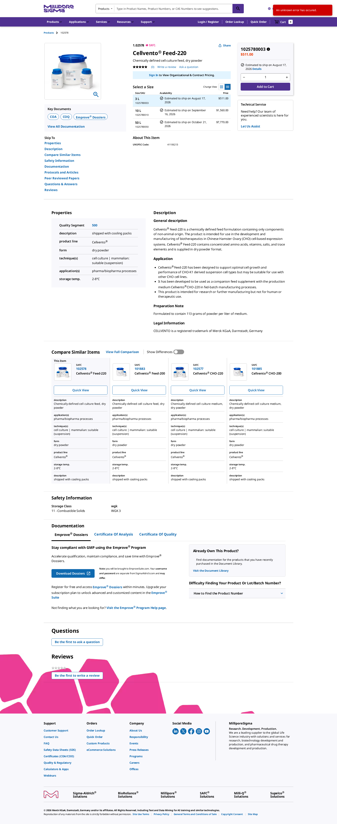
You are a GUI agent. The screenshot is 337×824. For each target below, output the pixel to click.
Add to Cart (265, 87)
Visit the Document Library (211, 570)
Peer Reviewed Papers (61, 178)
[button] (208, 22)
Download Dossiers (70, 573)
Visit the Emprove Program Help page (136, 608)
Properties (52, 143)
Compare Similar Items (62, 155)
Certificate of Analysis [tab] (113, 534)
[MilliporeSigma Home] (59, 8)
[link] (63, 730)
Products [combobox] (103, 9)
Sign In (153, 75)
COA (53, 117)
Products (49, 32)
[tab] (52, 32)
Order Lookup (234, 22)
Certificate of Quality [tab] (157, 534)
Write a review (166, 67)
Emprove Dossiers (90, 117)
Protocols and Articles (61, 172)
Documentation (56, 166)
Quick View (80, 390)
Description (53, 149)
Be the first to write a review (79, 676)
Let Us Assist (250, 126)
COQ (66, 117)
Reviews (51, 190)
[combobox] (170, 8)
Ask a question (188, 67)
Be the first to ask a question (77, 642)
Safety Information (59, 160)
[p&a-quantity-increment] (287, 77)
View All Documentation (66, 126)
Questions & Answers (60, 184)
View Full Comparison (122, 352)
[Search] (238, 8)
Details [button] (256, 69)
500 (94, 225)
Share (227, 45)
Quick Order (259, 22)
